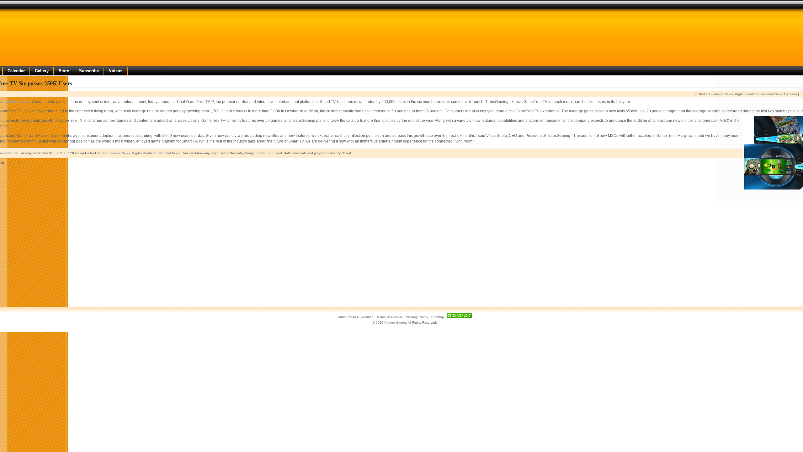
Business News (721, 94)
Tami (793, 94)
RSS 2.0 (268, 153)
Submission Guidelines (356, 317)
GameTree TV (198, 102)
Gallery (42, 70)
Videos (115, 70)
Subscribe (89, 70)
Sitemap (437, 317)
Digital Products (747, 94)
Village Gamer (395, 322)
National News (772, 94)
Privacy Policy (417, 317)
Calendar (16, 70)
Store (64, 70)
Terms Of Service (389, 317)
